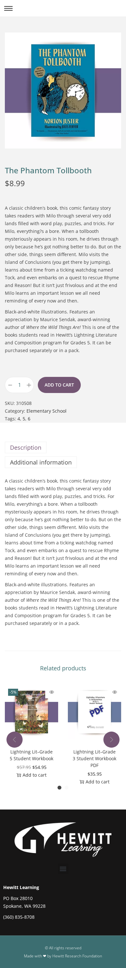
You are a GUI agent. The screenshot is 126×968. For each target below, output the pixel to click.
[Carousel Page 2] (66, 788)
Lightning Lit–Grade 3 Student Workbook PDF (94, 758)
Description (25, 447)
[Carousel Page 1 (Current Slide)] (59, 788)
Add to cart (59, 385)
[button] (63, 868)
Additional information (41, 462)
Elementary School (46, 411)
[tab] (63, 447)
